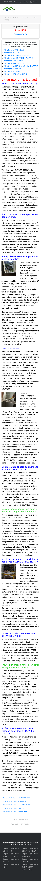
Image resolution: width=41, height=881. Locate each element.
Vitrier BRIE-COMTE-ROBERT (20, 824)
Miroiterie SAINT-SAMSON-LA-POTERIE (21, 66)
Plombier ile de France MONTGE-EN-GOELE (17, 798)
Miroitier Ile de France (14, 18)
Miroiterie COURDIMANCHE (15, 74)
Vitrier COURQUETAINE (20, 819)
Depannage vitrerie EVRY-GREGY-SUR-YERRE (30, 867)
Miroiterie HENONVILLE (14, 69)
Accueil (3, 18)
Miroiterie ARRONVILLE (14, 63)
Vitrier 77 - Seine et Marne (31, 18)
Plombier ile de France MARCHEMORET (15, 812)
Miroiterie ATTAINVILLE (14, 71)
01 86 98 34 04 (20, 34)
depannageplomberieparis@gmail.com (26, 2)
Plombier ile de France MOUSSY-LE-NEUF (16, 805)
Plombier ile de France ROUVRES (13, 808)
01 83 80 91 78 (8, 2)
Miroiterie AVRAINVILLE (14, 50)
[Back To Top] (36, 876)
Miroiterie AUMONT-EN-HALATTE (18, 58)
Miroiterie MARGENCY (13, 61)
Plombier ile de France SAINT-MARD (14, 801)
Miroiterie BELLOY (11, 53)
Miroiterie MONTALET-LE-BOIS (17, 55)
